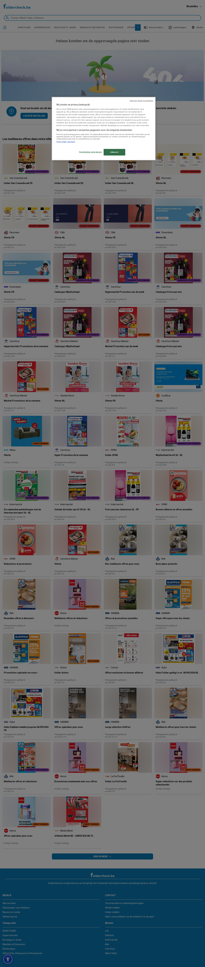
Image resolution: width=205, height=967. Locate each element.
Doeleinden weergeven (90, 152)
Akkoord (114, 152)
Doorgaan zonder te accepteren (141, 101)
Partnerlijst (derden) (65, 142)
